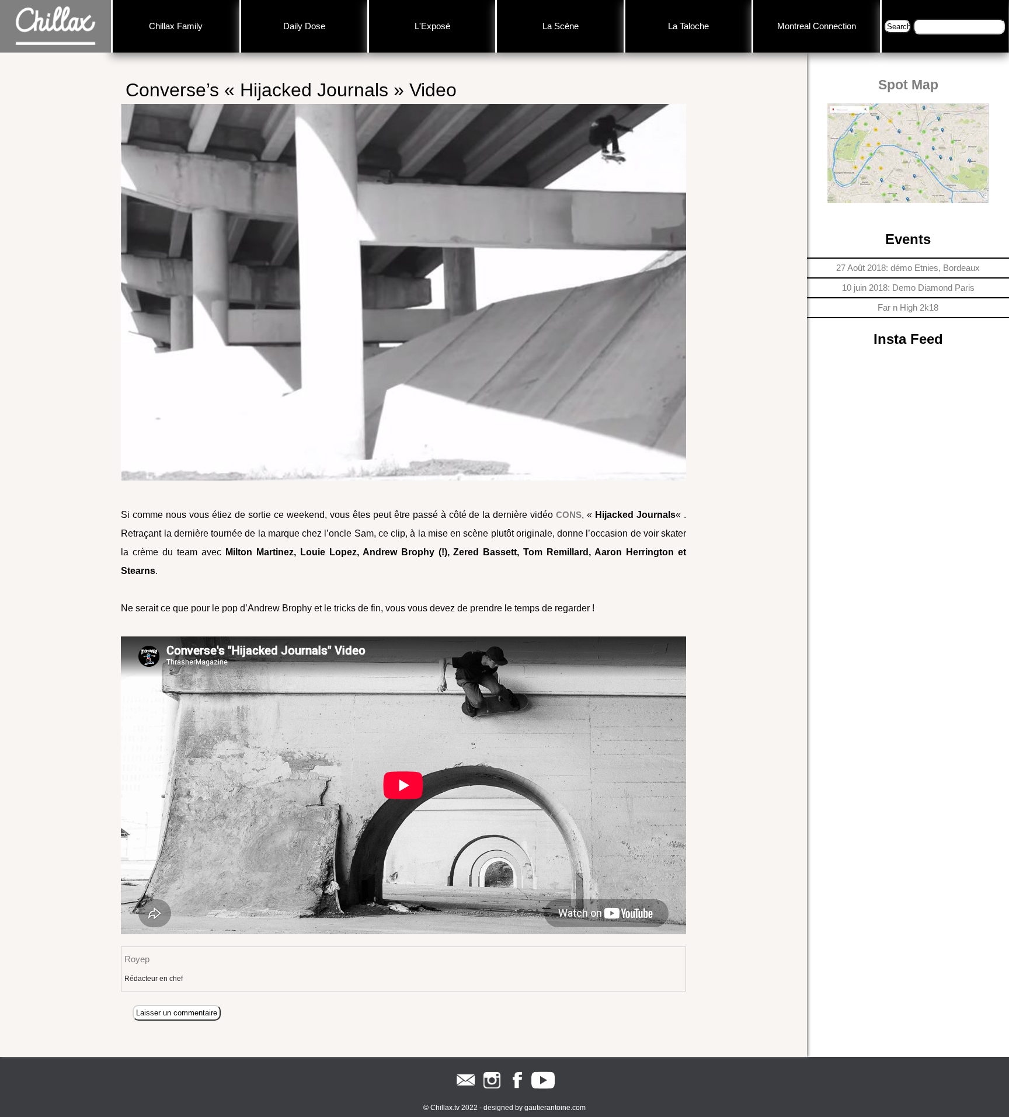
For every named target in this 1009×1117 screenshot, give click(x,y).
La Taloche (688, 26)
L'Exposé (432, 26)
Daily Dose (304, 26)
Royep (136, 959)
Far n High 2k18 (908, 307)
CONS (569, 515)
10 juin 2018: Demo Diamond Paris (908, 288)
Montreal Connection (816, 26)
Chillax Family (176, 26)
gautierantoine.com (555, 1108)
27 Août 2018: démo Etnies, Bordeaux (908, 268)
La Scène (560, 26)
